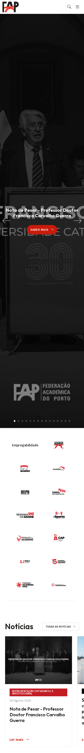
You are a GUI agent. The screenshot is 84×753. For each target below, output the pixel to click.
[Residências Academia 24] (59, 468)
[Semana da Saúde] (25, 515)
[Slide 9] (46, 421)
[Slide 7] (38, 421)
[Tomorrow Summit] (59, 445)
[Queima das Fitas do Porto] (25, 492)
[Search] (69, 7)
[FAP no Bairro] (25, 468)
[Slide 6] (34, 421)
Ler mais (16, 739)
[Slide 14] (65, 421)
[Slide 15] (69, 421)
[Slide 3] (22, 421)
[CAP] (59, 538)
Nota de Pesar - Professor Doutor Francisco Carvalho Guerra (37, 714)
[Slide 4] (26, 421)
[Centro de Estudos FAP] (59, 561)
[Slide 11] (53, 421)
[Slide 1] (14, 421)
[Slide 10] (50, 421)
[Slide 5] (30, 421)
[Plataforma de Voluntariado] (59, 585)
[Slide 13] (61, 421)
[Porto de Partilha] (59, 492)
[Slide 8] (42, 421)
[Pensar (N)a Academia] (25, 538)
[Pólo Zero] (25, 561)
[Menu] (77, 6)
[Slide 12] (57, 421)
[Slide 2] (18, 421)
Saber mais (39, 230)
